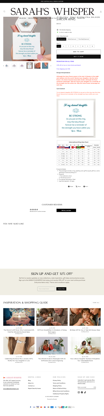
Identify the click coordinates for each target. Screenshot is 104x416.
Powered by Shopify (52, 399)
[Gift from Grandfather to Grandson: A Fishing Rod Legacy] (52, 317)
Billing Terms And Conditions (61, 391)
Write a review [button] (66, 210)
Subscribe (61, 289)
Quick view (15, 250)
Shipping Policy (57, 385)
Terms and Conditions (59, 383)
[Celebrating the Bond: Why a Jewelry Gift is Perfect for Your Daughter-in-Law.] (19, 345)
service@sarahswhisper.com (11, 388)
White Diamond (72, 39)
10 (82, 46)
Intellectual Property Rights (61, 393)
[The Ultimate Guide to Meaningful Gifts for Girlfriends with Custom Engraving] (52, 345)
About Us (30, 383)
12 (92, 46)
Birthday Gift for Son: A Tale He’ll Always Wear (85, 330)
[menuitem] (22, 18)
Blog (29, 380)
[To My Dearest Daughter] (12, 259)
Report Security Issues (34, 388)
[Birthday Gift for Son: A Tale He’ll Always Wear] (85, 317)
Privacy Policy (57, 380)
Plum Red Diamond (83, 39)
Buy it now (79, 56)
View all (96, 302)
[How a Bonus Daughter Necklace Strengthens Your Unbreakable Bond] (85, 345)
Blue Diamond (61, 39)
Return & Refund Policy (59, 388)
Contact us (31, 385)
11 (87, 46)
